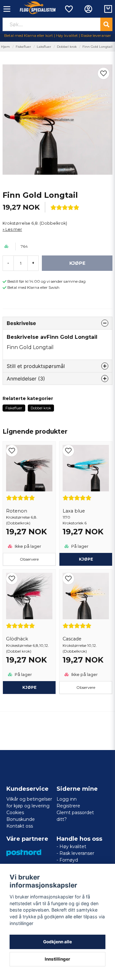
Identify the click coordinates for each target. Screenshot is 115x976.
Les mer (13, 229)
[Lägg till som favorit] (68, 9)
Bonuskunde (20, 819)
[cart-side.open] (108, 9)
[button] (103, 73)
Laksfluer (44, 47)
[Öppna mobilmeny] (7, 9)
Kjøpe (86, 559)
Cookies (15, 812)
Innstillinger (57, 959)
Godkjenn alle (57, 941)
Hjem (5, 47)
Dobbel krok (67, 47)
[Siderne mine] (88, 9)
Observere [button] (29, 559)
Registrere (68, 806)
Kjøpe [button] (29, 687)
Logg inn (67, 799)
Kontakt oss (19, 826)
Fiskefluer (23, 47)
